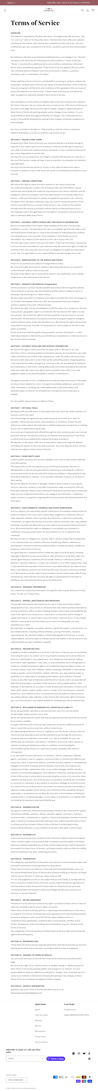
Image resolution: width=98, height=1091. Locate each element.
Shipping (38, 1020)
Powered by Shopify (30, 1088)
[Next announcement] (93, 2)
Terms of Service (41, 1042)
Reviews (38, 1026)
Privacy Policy (40, 1036)
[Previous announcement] (4, 2)
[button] (5, 10)
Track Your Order (41, 1015)
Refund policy (40, 1031)
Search (37, 1010)
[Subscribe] (42, 1058)
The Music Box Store (17, 1088)
